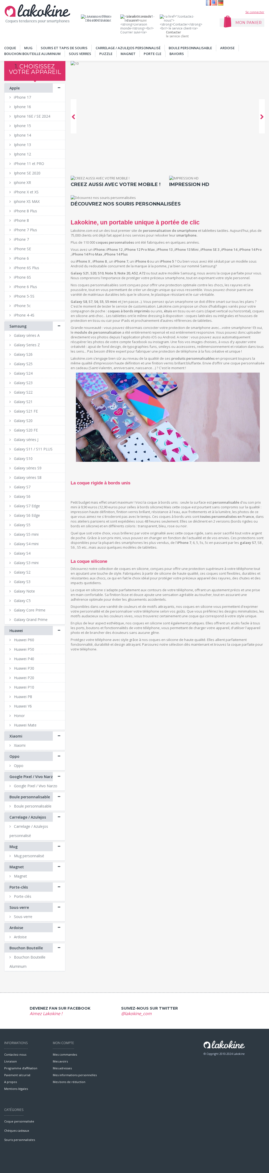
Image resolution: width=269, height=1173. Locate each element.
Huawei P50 (23, 649)
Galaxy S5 (21, 524)
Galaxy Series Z (26, 344)
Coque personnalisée (19, 1121)
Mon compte (63, 1043)
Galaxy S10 (23, 458)
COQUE (10, 48)
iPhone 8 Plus (25, 210)
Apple (14, 88)
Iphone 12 (22, 154)
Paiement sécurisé (17, 1075)
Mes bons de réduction (69, 1082)
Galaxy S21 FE (25, 411)
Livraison (10, 1061)
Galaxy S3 (21, 581)
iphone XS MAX (26, 201)
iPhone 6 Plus (25, 286)
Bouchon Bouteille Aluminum (32, 53)
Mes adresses (62, 1068)
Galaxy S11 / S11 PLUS (33, 449)
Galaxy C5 (22, 600)
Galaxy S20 (23, 420)
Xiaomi (15, 736)
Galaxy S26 (23, 354)
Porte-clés (18, 887)
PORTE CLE (152, 53)
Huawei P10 (23, 687)
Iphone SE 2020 (26, 173)
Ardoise (227, 48)
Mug (13, 846)
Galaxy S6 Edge (26, 515)
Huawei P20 (23, 677)
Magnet (16, 866)
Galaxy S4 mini (26, 543)
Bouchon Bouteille (26, 947)
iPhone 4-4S (23, 315)
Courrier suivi (139, 18)
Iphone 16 (22, 106)
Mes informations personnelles (75, 1075)
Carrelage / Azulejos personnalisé (128, 48)
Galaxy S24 (23, 373)
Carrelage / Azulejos (27, 817)
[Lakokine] (37, 13)
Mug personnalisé (28, 855)
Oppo (14, 756)
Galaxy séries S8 (27, 477)
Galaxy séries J (25, 439)
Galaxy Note (24, 591)
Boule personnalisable (190, 48)
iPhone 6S (22, 277)
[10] (168, 116)
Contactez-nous (15, 1054)
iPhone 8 (21, 220)
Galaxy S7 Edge (26, 505)
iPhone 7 (21, 239)
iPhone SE (22, 248)
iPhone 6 (21, 258)
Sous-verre (19, 907)
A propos (10, 1082)
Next (262, 116)
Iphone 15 (22, 125)
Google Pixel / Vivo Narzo (32, 776)
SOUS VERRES (80, 53)
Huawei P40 (23, 658)
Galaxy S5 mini (26, 534)
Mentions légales (16, 1089)
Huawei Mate (25, 725)
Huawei (16, 630)
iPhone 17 (22, 97)
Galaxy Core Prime (29, 610)
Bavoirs (176, 53)
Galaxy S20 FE (25, 430)
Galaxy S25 (23, 363)
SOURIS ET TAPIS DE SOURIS (64, 48)
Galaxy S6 (21, 496)
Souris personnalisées (19, 1140)
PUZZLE (105, 53)
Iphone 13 (22, 144)
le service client (177, 34)
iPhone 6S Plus (26, 267)
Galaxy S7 (21, 486)
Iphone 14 (22, 135)
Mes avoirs (60, 1061)
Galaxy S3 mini (26, 562)
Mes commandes (65, 1054)
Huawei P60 (23, 639)
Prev (73, 116)
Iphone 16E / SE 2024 (31, 116)
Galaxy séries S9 (27, 467)
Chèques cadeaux (16, 1130)
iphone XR (22, 182)
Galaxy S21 (23, 401)
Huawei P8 (22, 696)
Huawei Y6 (22, 706)
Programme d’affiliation (20, 1068)
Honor (19, 715)
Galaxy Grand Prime (30, 619)
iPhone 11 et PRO (28, 163)
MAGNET (128, 53)
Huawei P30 (23, 668)
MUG (28, 48)
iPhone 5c (22, 305)
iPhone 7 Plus (25, 229)
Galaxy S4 (21, 553)
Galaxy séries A (26, 335)
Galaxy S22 (23, 392)
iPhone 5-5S (23, 296)
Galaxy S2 (21, 572)
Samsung (18, 326)
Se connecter (254, 12)
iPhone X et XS (26, 191)
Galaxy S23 (23, 382)
